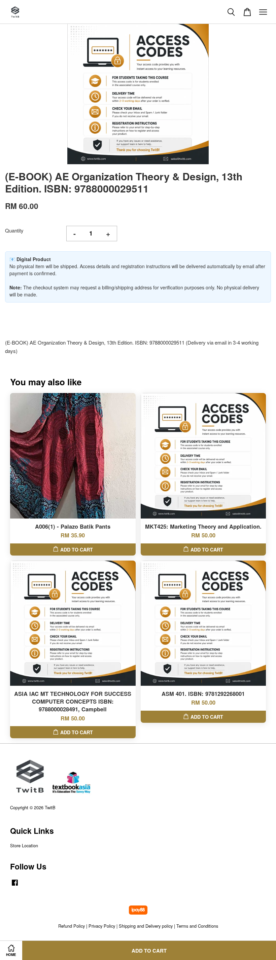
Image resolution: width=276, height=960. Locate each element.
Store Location (24, 845)
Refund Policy (71, 926)
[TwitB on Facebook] (15, 885)
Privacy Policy (102, 926)
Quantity (14, 230)
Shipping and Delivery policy (146, 926)
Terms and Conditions (197, 926)
